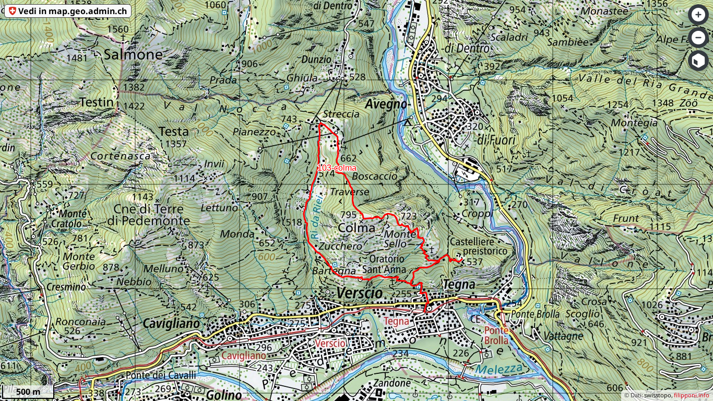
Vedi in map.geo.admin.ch (72, 11)
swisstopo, (658, 395)
